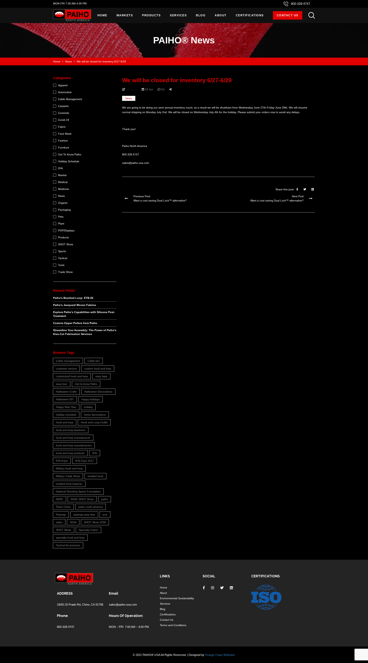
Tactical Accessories (68, 545)
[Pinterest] (312, 189)
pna (105, 514)
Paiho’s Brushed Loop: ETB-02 (73, 297)
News (128, 98)
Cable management (68, 360)
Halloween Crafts (66, 391)
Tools (61, 265)
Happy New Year (66, 407)
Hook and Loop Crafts (94, 422)
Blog (200, 15)
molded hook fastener (69, 483)
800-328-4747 (300, 3)
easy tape (101, 376)
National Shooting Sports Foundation (78, 491)
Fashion (63, 140)
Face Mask (64, 133)
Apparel (62, 85)
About (221, 15)
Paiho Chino (63, 506)
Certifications (250, 15)
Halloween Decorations (98, 391)
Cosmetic (63, 112)
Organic (63, 202)
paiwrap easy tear (84, 514)
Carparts (63, 106)
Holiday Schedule (68, 161)
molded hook (95, 476)
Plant (61, 223)
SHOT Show (65, 244)
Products (151, 15)
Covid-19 (63, 119)
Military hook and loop (69, 468)
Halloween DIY (65, 399)
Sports (62, 251)
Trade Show (65, 271)
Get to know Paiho (86, 383)
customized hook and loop (72, 376)
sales (59, 522)
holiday (88, 407)
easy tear (61, 383)
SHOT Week (63, 529)
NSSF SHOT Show (82, 499)
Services (178, 15)
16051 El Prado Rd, (69, 604)
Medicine (63, 189)
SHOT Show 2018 (95, 522)
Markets (125, 15)
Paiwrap (61, 514)
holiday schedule (66, 414)
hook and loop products (70, 453)
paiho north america (90, 506)
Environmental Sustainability (177, 598)
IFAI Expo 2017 (84, 460)
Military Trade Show (68, 476)
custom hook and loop (97, 368)
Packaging (64, 209)
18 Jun (148, 89)
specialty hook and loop (70, 537)
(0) (162, 89)
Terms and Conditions (173, 625)
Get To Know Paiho (69, 154)
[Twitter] (304, 189)
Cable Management (70, 99)
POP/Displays (66, 230)
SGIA (73, 522)
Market (62, 175)
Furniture (63, 147)
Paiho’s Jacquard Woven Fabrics (74, 305)
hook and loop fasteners (70, 430)
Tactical (62, 258)
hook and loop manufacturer (73, 437)
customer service (66, 368)
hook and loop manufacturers (74, 445)
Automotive (65, 92)
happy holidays (90, 399)
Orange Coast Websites (220, 654)
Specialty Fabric (88, 529)
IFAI (60, 168)
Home (102, 15)
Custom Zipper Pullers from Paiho (75, 323)
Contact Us (287, 15)
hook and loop (64, 422)
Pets (60, 216)
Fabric (62, 126)
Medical (62, 182)
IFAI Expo (62, 460)
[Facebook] (297, 189)
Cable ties (94, 360)
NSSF (59, 499)
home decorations (95, 414)
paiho (104, 499)
